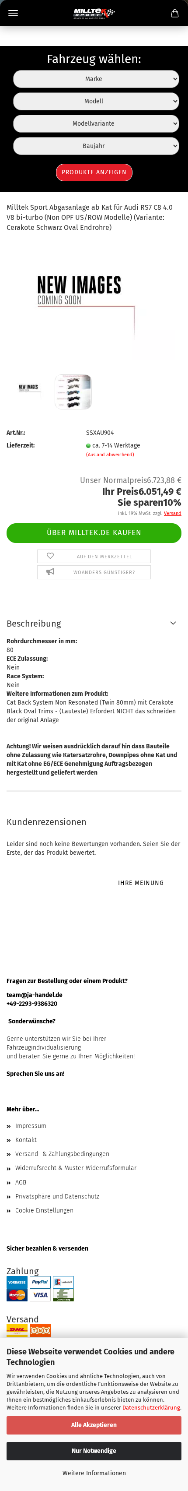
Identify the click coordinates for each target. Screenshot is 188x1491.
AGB (20, 1182)
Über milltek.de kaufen (94, 532)
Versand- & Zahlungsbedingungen (62, 1154)
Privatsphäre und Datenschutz (57, 1196)
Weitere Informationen (94, 1473)
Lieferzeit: (21, 445)
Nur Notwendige (94, 1451)
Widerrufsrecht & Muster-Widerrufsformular (75, 1168)
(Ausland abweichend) (110, 455)
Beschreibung (34, 623)
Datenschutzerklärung (151, 1407)
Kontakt (26, 1140)
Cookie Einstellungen (44, 1210)
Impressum (30, 1126)
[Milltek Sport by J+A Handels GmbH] (94, 13)
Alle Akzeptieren (94, 1425)
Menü (13, 13)
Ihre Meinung (141, 883)
